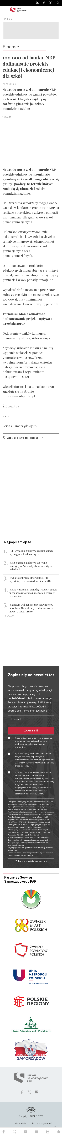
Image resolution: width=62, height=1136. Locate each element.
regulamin (29, 738)
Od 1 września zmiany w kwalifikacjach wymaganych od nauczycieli (31, 552)
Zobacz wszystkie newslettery (31, 861)
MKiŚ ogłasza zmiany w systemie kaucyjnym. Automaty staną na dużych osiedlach (30, 566)
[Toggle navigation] (4, 9)
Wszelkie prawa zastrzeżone (23, 437)
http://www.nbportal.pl (19, 396)
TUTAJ (24, 377)
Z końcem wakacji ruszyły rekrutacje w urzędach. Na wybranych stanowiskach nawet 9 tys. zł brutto (31, 608)
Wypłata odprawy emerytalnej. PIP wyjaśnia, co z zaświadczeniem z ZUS (30, 579)
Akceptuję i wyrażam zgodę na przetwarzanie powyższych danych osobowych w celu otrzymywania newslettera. (33, 742)
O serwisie (20, 1123)
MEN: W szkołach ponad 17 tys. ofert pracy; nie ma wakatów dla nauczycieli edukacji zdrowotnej (33, 593)
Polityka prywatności (43, 1123)
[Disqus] (31, 489)
